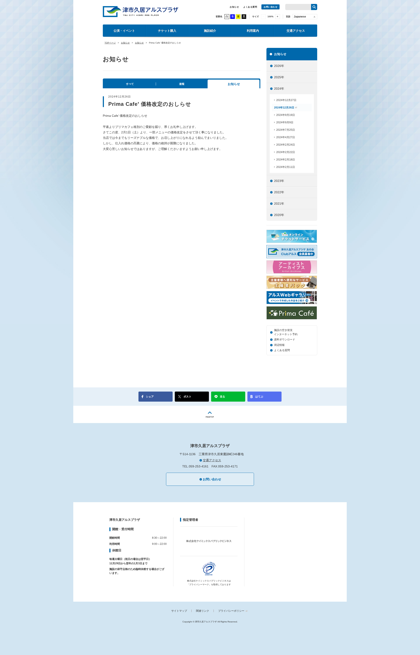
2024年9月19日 (285, 115)
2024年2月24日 (285, 144)
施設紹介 (210, 30)
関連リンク (202, 610)
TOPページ (110, 43)
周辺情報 (279, 345)
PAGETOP (210, 414)
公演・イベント (124, 30)
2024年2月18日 (285, 159)
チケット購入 (167, 30)
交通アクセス (296, 30)
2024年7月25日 (285, 129)
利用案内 (253, 30)
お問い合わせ (270, 7)
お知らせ (234, 7)
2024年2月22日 (285, 152)
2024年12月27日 (286, 100)
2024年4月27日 (285, 137)
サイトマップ (179, 610)
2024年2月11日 (285, 167)
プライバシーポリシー (231, 610)
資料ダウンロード (284, 339)
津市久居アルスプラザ (140, 11)
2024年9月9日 (284, 122)
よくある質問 (250, 7)
